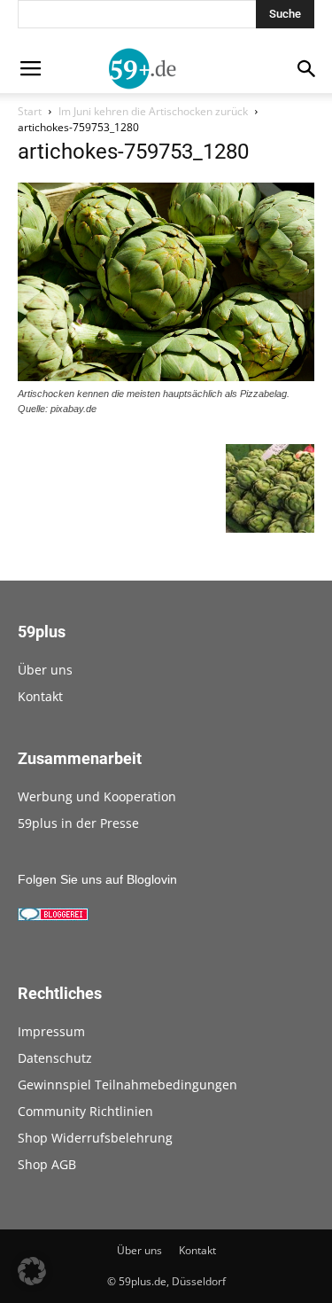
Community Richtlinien (85, 1111)
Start (30, 111)
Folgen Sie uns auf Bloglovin (97, 879)
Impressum (51, 1031)
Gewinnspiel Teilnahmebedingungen (127, 1084)
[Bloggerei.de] (53, 916)
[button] (32, 1271)
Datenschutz (55, 1057)
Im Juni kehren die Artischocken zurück (153, 111)
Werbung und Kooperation (97, 796)
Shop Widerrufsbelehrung (95, 1137)
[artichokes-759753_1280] (166, 377)
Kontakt (40, 696)
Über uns (45, 669)
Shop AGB (47, 1164)
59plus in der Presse (78, 823)
